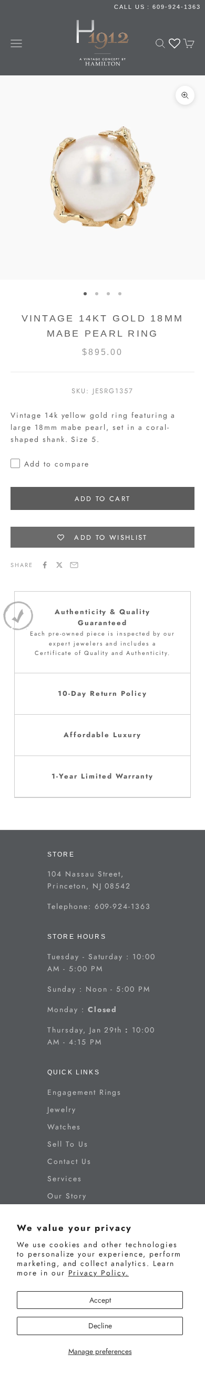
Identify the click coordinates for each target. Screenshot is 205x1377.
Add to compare (56, 464)
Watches (64, 1126)
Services (64, 1178)
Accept (100, 1300)
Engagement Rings (84, 1092)
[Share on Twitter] (59, 565)
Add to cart (103, 499)
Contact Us (69, 1161)
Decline (100, 1325)
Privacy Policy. (98, 1273)
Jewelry (61, 1109)
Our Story (67, 1196)
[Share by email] (74, 565)
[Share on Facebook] (44, 565)
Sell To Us (67, 1144)
